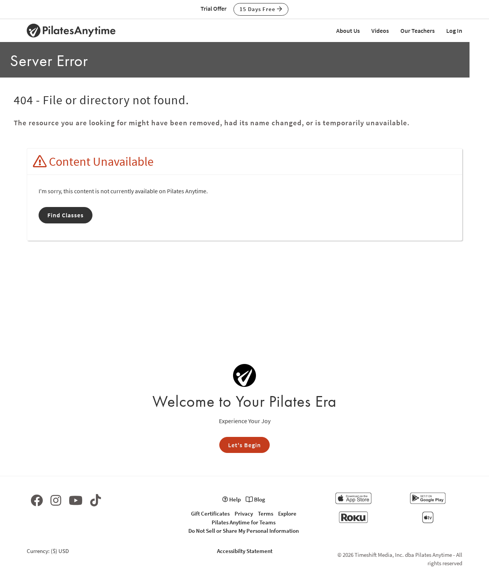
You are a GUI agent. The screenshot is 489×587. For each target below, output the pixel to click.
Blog (259, 499)
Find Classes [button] (65, 215)
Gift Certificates (210, 513)
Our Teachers (417, 30)
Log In (454, 30)
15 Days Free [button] (258, 9)
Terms (265, 513)
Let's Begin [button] (244, 445)
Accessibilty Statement (244, 551)
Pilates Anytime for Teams (243, 522)
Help (234, 499)
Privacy (244, 513)
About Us (348, 30)
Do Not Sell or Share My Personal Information (243, 530)
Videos (380, 30)
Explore (287, 513)
